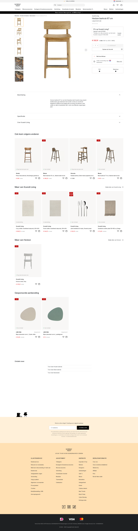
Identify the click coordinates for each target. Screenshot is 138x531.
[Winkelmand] (121, 5)
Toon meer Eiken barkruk (54, 369)
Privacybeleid (34, 485)
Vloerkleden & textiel (68, 9)
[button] (95, 23)
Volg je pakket (35, 479)
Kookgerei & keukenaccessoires (43, 9)
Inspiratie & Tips (83, 461)
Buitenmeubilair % (88, 9)
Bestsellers (82, 479)
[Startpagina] (18, 5)
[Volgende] (86, 50)
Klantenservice (35, 461)
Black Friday (82, 494)
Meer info (119, 61)
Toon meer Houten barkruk (55, 366)
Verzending (34, 476)
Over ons (95, 461)
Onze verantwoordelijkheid (100, 464)
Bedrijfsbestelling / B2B (37, 491)
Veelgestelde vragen (36, 473)
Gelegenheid (82, 482)
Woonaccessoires (27, 9)
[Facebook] (63, 507)
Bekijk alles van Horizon (114, 240)
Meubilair (78, 9)
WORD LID (75, 1)
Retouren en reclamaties (37, 464)
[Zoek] (55, 5)
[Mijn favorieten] (117, 5)
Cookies (33, 488)
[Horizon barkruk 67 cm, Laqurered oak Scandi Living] (57, 50)
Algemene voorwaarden (37, 482)
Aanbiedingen (119, 9)
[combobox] (118, 1)
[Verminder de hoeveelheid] (93, 45)
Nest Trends (82, 491)
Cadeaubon (59, 482)
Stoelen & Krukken (24, 15)
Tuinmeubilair (59, 479)
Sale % (81, 473)
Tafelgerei (18, 9)
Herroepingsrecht (35, 494)
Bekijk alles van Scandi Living (113, 187)
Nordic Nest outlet (97, 476)
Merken (111, 9)
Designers (81, 467)
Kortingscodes (82, 500)
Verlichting (57, 9)
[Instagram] (69, 507)
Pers (94, 473)
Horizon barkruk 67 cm (41, 15)
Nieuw (105, 9)
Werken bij (95, 467)
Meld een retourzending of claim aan (40, 467)
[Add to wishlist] (36, 178)
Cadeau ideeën (83, 488)
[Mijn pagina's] (114, 5)
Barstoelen (32, 15)
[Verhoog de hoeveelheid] (98, 45)
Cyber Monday (83, 497)
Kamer (80, 485)
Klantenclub (34, 470)
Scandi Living (119, 33)
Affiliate (95, 470)
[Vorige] (29, 50)
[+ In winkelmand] (39, 178)
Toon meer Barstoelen (54, 372)
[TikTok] (74, 507)
